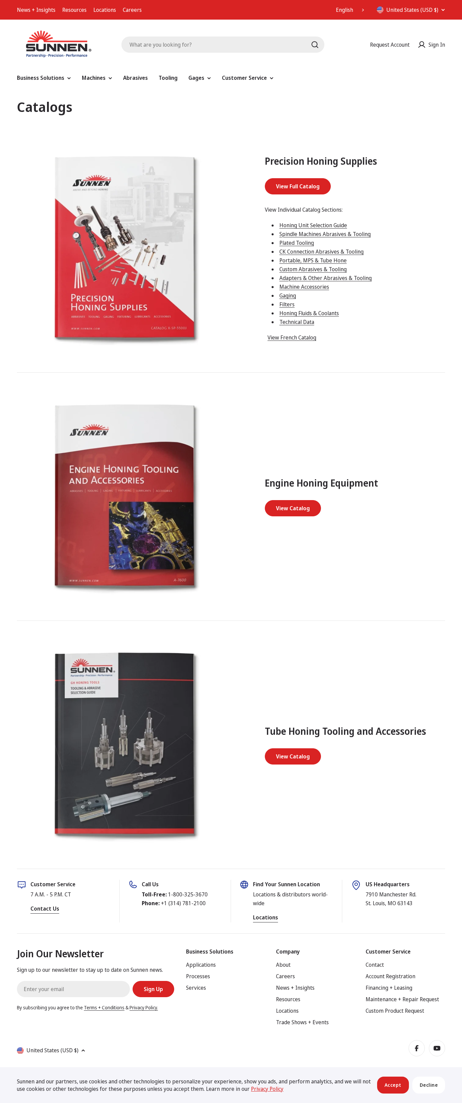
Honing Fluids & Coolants (309, 313)
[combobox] (351, 10)
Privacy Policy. (144, 1007)
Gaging (287, 295)
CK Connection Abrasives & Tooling (321, 251)
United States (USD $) (412, 9)
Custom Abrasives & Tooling (313, 269)
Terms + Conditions (104, 1007)
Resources (74, 10)
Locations (104, 10)
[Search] (315, 45)
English (344, 10)
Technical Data (296, 322)
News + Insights (36, 10)
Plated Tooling (296, 243)
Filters (287, 304)
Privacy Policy (267, 1089)
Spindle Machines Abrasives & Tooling (325, 234)
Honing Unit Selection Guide (313, 225)
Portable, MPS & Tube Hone (313, 260)
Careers (132, 10)
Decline (429, 1085)
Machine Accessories (304, 286)
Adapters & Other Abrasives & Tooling (325, 278)
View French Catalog (292, 337)
